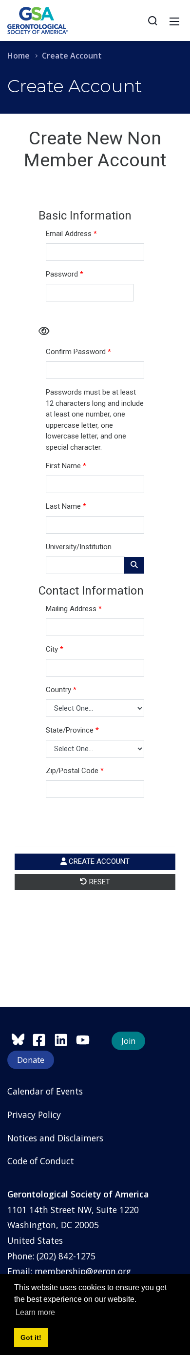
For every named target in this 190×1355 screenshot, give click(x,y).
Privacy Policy (34, 1114)
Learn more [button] (35, 1312)
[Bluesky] (19, 1038)
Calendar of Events (45, 1091)
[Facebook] (43, 1038)
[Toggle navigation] (174, 20)
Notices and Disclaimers (55, 1138)
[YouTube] (85, 1038)
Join (128, 1041)
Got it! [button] (30, 1337)
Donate (30, 1060)
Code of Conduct (40, 1161)
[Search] (152, 20)
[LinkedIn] (65, 1038)
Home (18, 55)
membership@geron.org (83, 1271)
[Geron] (37, 19)
